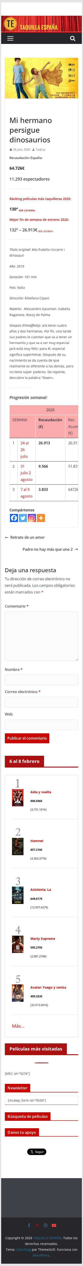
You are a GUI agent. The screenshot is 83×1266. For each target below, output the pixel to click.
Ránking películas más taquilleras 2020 (39, 199)
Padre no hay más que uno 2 (48, 549)
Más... (18, 1026)
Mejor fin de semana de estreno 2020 (38, 219)
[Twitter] (23, 518)
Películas (17, 109)
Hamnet (36, 841)
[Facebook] (14, 518)
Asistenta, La (40, 889)
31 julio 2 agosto (27, 473)
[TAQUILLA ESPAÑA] (41, 19)
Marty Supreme (42, 938)
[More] (41, 518)
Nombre (14, 669)
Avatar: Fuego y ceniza (48, 987)
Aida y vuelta (40, 792)
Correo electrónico (23, 691)
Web (9, 714)
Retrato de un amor (27, 537)
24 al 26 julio (25, 449)
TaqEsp (40, 149)
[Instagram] (32, 518)
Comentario (17, 606)
